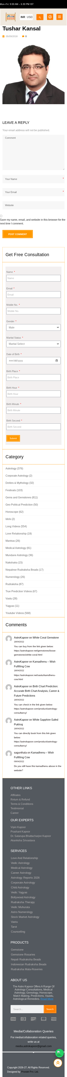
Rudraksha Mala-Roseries (27, 969)
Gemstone (17, 949)
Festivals (11, 490)
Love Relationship (16, 533)
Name (9, 272)
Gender (10, 321)
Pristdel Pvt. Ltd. (30, 1071)
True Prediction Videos (19, 591)
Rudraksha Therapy (23, 902)
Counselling (18, 931)
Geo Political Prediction (19, 504)
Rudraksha (12, 584)
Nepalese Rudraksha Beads (22, 569)
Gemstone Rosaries (23, 954)
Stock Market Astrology (25, 917)
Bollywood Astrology (23, 897)
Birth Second (13, 420)
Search (50, 1009)
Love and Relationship (24, 858)
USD (30, 17)
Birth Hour (12, 387)
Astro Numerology (22, 912)
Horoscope (12, 511)
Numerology (13, 577)
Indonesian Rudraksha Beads (29, 964)
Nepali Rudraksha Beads (26, 959)
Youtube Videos (15, 613)
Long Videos (13, 526)
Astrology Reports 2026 (25, 877)
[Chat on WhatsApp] (59, 1053)
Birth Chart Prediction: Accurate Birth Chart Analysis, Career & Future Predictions (36, 691)
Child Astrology (20, 887)
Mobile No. (12, 304)
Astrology (11, 468)
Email (9, 288)
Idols (8, 519)
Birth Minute (13, 404)
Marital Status (14, 337)
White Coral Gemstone (46, 637)
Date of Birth (13, 354)
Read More (46, 999)
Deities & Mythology (17, 483)
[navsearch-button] (39, 16)
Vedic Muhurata (20, 907)
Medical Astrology (16, 548)
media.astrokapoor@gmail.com (34, 1046)
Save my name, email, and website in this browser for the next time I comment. (32, 221)
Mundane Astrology (17, 555)
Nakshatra (11, 562)
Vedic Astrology (20, 863)
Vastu (9, 598)
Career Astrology (21, 872)
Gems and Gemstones (18, 497)
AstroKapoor (21, 637)
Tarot (14, 926)
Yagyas (10, 605)
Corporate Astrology (17, 475)
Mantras (10, 540)
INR (23, 17)
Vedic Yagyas (19, 892)
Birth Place (12, 371)
